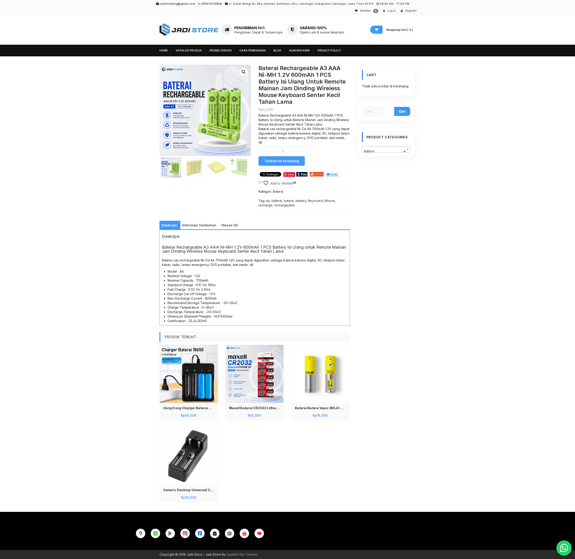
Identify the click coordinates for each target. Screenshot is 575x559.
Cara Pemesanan (252, 50)
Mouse (330, 201)
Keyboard (315, 201)
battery (301, 201)
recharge (265, 205)
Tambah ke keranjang (281, 161)
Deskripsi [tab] (169, 225)
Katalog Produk (189, 50)
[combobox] (386, 149)
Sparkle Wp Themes (242, 554)
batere (289, 201)
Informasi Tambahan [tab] (199, 225)
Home (163, 50)
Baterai (278, 191)
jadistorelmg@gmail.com (177, 3)
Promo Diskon (221, 50)
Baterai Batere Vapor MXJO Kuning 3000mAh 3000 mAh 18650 (321, 408)
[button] (244, 72)
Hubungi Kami (299, 50)
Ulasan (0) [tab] (229, 225)
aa (268, 201)
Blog (277, 50)
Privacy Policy (329, 50)
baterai (277, 201)
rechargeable (284, 205)
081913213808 (211, 3)
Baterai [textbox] (385, 151)
